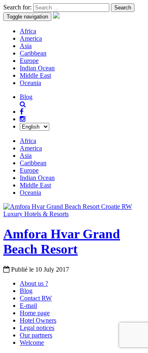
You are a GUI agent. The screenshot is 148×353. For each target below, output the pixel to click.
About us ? (34, 283)
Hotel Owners (38, 320)
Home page (35, 312)
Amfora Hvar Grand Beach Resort (61, 241)
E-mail (28, 305)
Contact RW (36, 298)
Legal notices (37, 327)
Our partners (36, 335)
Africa (28, 31)
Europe (29, 60)
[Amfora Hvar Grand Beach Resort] (74, 213)
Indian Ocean (37, 68)
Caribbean (33, 53)
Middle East (35, 75)
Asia (26, 45)
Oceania (30, 82)
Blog (26, 96)
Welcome (32, 342)
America (31, 38)
